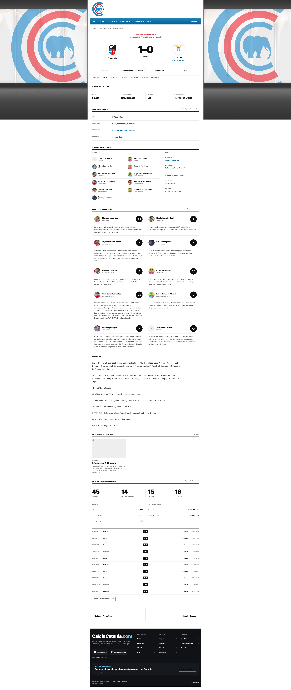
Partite (112, 21)
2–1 (145, 545)
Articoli (144, 77)
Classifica (140, 648)
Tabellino (134, 77)
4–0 (145, 551)
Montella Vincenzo (172, 160)
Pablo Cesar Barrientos (106, 181)
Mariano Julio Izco (105, 189)
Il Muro (194, 21)
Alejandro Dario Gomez (142, 181)
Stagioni (161, 639)
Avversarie (162, 652)
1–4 (145, 565)
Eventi (104, 77)
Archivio (138, 21)
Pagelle (125, 77)
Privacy (113, 681)
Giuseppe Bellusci (140, 158)
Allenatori (162, 648)
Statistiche (125, 21)
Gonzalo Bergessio (105, 197)
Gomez (132, 130)
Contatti (183, 648)
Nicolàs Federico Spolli (106, 174)
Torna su (196, 682)
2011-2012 (107, 28)
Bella (114, 124)
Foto (149, 21)
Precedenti (155, 77)
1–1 (145, 558)
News (102, 21)
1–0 (145, 591)
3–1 (145, 532)
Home (94, 21)
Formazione (114, 77)
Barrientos (124, 130)
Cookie (118, 681)
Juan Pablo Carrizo (105, 158)
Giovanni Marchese (141, 166)
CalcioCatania (112, 636)
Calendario (140, 643)
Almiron (115, 130)
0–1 (145, 578)
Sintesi (96, 77)
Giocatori (162, 643)
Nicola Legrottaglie (105, 166)
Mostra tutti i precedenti (104, 599)
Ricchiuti (131, 124)
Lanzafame (121, 124)
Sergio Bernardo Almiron (143, 174)
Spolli (121, 137)
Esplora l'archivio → (188, 669)
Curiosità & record (187, 643)
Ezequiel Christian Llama (143, 189)
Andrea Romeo (158, 70)
